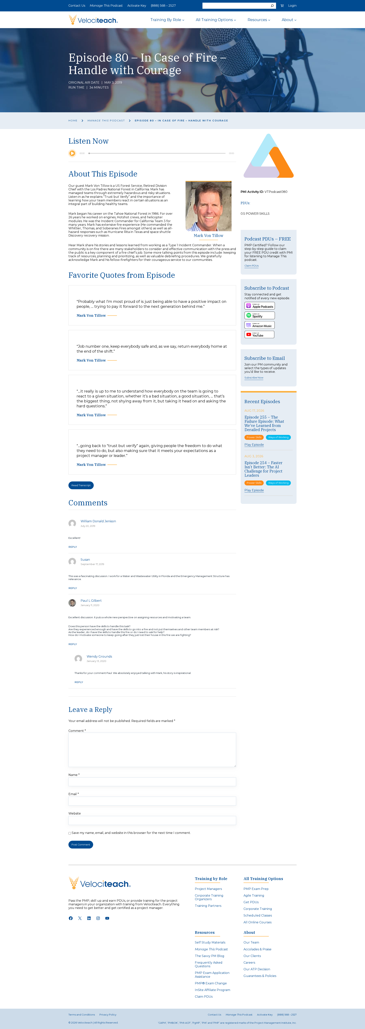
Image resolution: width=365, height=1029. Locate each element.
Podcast (106, 120)
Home (73, 120)
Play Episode (254, 445)
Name (74, 775)
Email (73, 794)
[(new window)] (259, 305)
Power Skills (254, 437)
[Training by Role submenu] (183, 20)
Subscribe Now (253, 377)
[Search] (272, 6)
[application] (152, 153)
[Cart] (282, 5)
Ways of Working (278, 437)
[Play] (72, 153)
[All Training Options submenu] (235, 20)
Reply (72, 546)
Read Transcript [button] (81, 485)
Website (74, 813)
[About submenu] (295, 20)
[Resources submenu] (269, 20)
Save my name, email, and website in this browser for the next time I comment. (131, 833)
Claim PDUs (251, 265)
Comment (77, 731)
